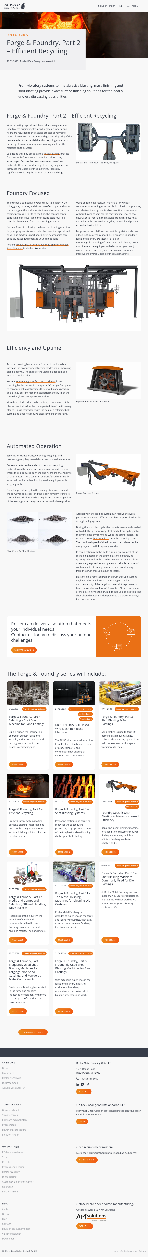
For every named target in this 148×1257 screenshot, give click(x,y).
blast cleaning (51, 153)
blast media (99, 538)
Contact (83, 1091)
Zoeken (6, 1209)
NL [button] (120, 5)
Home (7, 13)
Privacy (142, 1251)
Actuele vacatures (12, 1087)
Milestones (8, 1073)
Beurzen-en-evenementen (16, 1228)
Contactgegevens (128, 1251)
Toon (82, 1121)
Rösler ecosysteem (12, 1152)
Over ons (8, 1062)
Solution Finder (106, 5)
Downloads (8, 1238)
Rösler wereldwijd (11, 1078)
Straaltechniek (10, 1115)
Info (5, 1203)
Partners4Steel (10, 1191)
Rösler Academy (11, 1171)
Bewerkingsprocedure (14, 1129)
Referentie (7, 1186)
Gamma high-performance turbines (35, 381)
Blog (14, 13)
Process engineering (13, 1167)
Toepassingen (12, 1104)
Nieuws (6, 1214)
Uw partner (10, 1146)
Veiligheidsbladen (11, 1233)
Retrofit (6, 1162)
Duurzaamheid (10, 1082)
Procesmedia (9, 1124)
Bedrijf (5, 1068)
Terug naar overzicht (45, 61)
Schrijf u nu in (87, 1160)
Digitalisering (9, 1176)
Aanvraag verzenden (24, 650)
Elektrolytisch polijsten (14, 1119)
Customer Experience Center (18, 1181)
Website (83, 1226)
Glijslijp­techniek (10, 1110)
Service (6, 1157)
